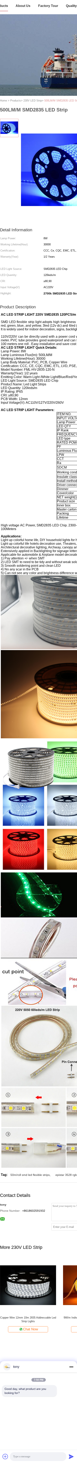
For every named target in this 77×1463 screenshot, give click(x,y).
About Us (23, 6)
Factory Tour (48, 6)
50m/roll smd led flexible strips (30, 1174)
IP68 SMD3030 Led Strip (28, 1317)
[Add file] (5, 1456)
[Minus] (71, 1366)
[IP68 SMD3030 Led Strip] (28, 1285)
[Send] (71, 1456)
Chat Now (30, 1329)
